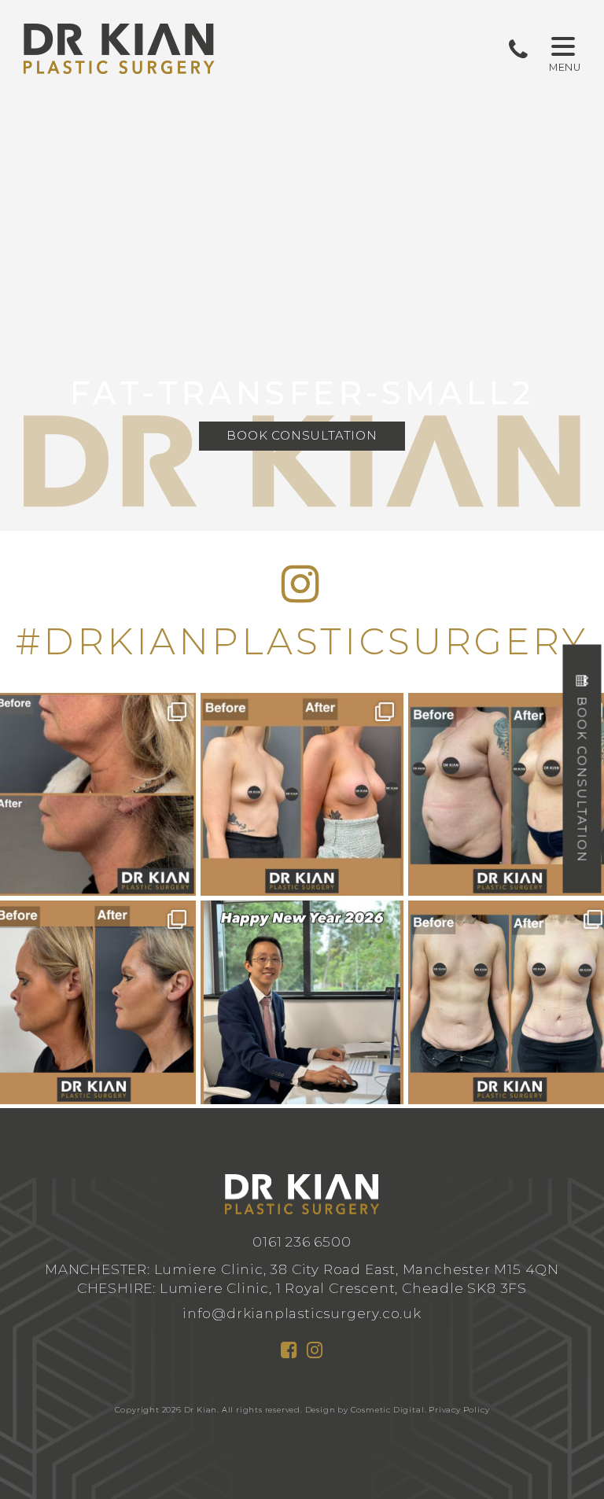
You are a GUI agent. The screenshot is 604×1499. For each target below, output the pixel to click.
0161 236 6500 (301, 1241)
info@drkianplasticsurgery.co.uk (302, 1313)
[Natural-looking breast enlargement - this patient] (302, 795)
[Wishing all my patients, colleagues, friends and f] (302, 1002)
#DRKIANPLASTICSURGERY (302, 641)
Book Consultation (302, 435)
